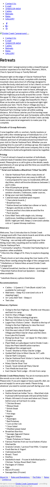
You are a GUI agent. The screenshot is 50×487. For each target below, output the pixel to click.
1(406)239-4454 (13, 8)
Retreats (9, 13)
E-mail (8, 6)
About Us (4, 477)
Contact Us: (10, 3)
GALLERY (9, 18)
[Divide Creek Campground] (13, 33)
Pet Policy (37, 477)
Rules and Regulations (20, 477)
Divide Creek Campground (27, 483)
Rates (8, 16)
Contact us (6, 479)
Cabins (8, 11)
